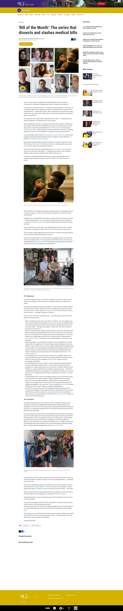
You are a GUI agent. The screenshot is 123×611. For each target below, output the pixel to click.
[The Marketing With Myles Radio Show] (87, 103)
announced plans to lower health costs (54, 135)
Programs (37, 14)
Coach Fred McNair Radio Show (91, 84)
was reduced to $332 (41, 241)
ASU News (67, 14)
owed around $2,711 (31, 353)
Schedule (53, 14)
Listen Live (20, 14)
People (44, 14)
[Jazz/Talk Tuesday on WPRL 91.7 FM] (87, 93)
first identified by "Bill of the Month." (39, 138)
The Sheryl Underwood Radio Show (97, 75)
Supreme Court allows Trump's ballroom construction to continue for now (93, 40)
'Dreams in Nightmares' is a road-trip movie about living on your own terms (92, 46)
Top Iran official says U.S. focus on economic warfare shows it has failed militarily (92, 61)
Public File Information (72, 595)
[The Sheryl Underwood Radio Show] (87, 76)
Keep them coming (59, 494)
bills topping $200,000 (38, 486)
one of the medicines (60, 149)
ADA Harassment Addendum (54, 595)
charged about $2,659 (52, 310)
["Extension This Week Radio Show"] (87, 114)
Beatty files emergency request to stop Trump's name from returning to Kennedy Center (93, 53)
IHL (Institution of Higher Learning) (55, 598)
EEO (48, 14)
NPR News (21, 22)
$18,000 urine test (55, 127)
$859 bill (48, 408)
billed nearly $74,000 (38, 144)
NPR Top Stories (36, 525)
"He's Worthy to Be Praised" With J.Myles (97, 144)
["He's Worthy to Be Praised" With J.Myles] (87, 145)
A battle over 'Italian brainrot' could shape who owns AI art (92, 33)
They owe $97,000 (58, 425)
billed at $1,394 (29, 373)
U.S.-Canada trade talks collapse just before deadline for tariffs (92, 27)
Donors (73, 14)
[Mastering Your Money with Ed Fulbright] (87, 124)
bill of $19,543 (64, 384)
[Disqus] (61, 571)
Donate (102, 3)
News (26, 14)
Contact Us (80, 14)
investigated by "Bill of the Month (33, 222)
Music (31, 14)
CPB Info (60, 14)
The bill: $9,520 (52, 359)
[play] (19, 10)
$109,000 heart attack (30, 129)
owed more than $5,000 (60, 394)
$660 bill (38, 328)
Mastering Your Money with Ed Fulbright (96, 123)
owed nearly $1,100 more (32, 338)
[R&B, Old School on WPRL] (87, 134)
